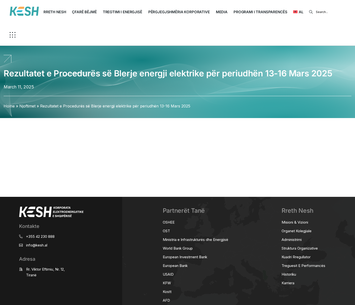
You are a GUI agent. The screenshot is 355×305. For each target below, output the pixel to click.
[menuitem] (298, 12)
